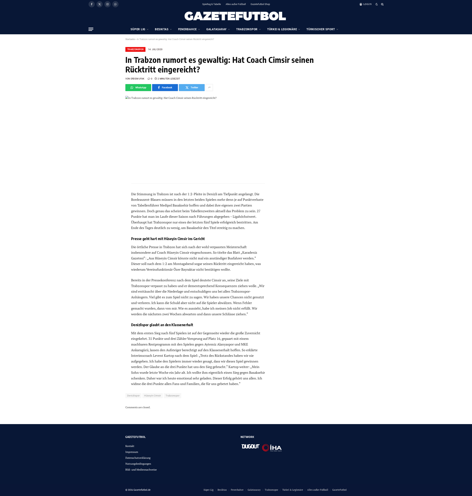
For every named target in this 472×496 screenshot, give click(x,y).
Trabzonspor (247, 29)
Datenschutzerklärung (137, 457)
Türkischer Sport (320, 29)
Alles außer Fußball (236, 4)
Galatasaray (216, 29)
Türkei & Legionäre (282, 29)
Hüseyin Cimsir (152, 395)
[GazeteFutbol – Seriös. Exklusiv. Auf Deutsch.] (236, 16)
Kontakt (129, 446)
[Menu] (90, 29)
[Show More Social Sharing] (209, 87)
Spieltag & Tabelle (211, 4)
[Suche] (382, 4)
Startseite (130, 39)
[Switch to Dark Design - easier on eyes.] (377, 4)
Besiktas (162, 29)
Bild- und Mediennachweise (141, 469)
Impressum (131, 452)
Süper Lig (138, 29)
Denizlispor (133, 395)
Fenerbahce (187, 29)
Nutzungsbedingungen (138, 463)
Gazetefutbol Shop (260, 4)
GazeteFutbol (339, 489)
